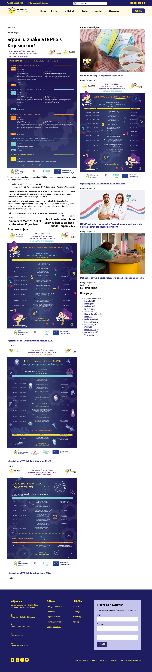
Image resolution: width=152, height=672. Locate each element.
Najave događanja (15, 32)
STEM (86, 327)
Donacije (88, 304)
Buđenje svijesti (90, 298)
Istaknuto (88, 306)
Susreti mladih (90, 330)
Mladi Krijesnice (69, 11)
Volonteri (98, 11)
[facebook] (131, 3)
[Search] (75, 3)
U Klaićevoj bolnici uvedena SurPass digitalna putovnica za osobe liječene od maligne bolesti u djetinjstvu (111, 225)
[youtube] (143, 3)
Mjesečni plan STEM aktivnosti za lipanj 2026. (29, 573)
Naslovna (11, 27)
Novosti (43, 11)
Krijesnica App (114, 11)
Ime (99, 615)
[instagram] (135, 3)
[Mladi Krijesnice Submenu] (77, 11)
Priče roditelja (90, 322)
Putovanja (88, 324)
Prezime (100, 624)
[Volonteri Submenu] (104, 11)
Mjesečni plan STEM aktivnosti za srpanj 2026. (29, 461)
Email (100, 633)
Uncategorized (90, 332)
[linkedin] (139, 3)
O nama (54, 11)
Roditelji (85, 11)
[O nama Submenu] (59, 11)
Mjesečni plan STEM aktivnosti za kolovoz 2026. (30, 340)
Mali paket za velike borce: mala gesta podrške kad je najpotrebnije (112, 278)
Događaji (88, 301)
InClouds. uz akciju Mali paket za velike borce (101, 75)
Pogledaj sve (85, 285)
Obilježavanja (90, 319)
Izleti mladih (89, 309)
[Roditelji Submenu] (90, 11)
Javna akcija (89, 311)
